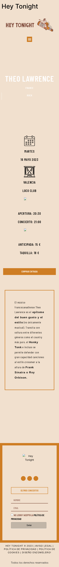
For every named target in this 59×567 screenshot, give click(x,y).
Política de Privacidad (20, 549)
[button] (29, 39)
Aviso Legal (43, 546)
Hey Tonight (20, 6)
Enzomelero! (42, 552)
